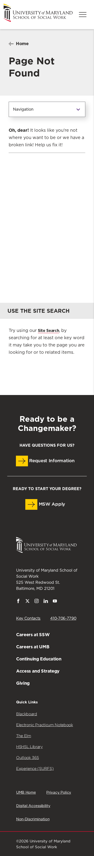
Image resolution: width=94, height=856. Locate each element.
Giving (23, 683)
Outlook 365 (27, 758)
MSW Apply (51, 504)
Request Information (51, 461)
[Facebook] (18, 602)
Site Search (48, 330)
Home (22, 43)
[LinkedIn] (46, 602)
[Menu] (83, 14)
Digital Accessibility (33, 806)
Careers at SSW (33, 634)
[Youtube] (55, 602)
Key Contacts (28, 618)
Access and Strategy (38, 671)
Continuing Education (38, 658)
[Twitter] (27, 602)
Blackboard (26, 714)
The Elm (23, 736)
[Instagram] (36, 602)
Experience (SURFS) (35, 768)
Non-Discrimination (32, 819)
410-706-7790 (63, 618)
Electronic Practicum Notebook (44, 725)
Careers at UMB (32, 646)
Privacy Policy (58, 792)
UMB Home (26, 792)
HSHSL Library (29, 747)
